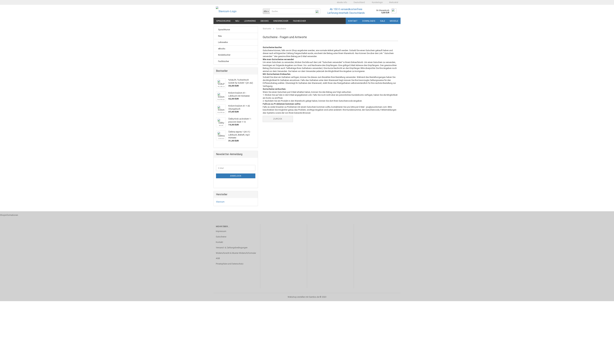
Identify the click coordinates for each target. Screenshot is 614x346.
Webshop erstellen (296, 297)
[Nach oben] (605, 341)
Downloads (368, 21)
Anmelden (235, 176)
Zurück (277, 119)
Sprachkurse (223, 21)
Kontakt (353, 21)
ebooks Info (341, 2)
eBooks (265, 21)
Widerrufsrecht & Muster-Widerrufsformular (236, 253)
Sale (382, 21)
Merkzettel (393, 2)
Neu (237, 21)
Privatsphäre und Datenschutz (229, 264)
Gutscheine (221, 236)
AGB (218, 258)
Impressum (221, 231)
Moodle (394, 21)
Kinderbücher (280, 21)
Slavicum (220, 202)
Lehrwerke (250, 21)
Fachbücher (299, 21)
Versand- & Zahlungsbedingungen (232, 247)
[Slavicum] (237, 11)
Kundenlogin (377, 2)
